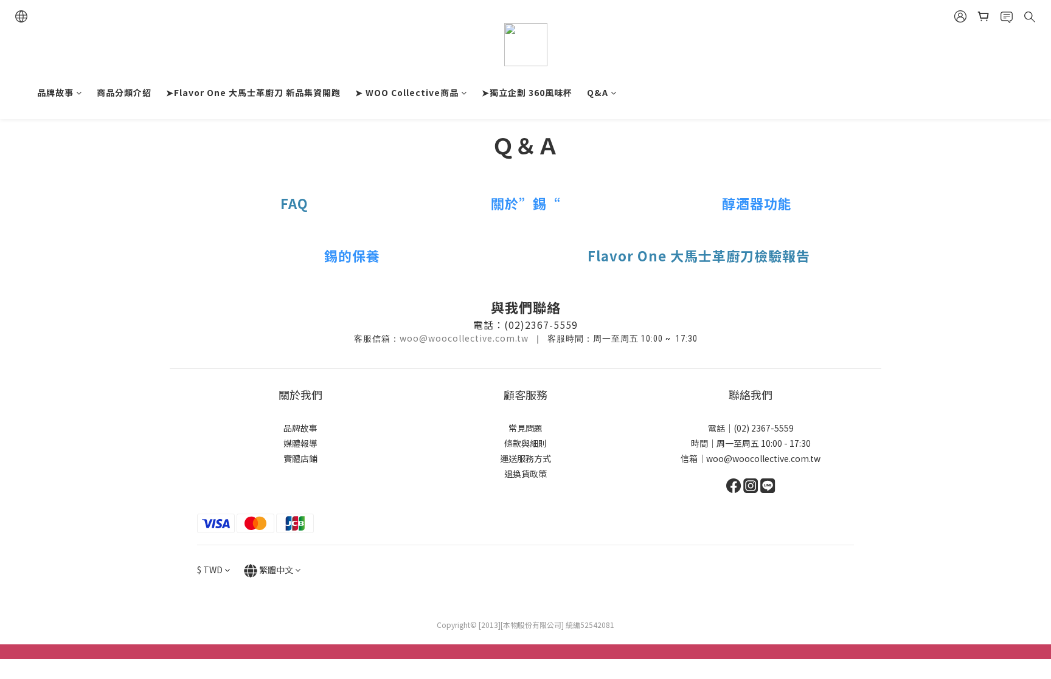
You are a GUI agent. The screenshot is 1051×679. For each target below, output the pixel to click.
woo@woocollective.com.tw (464, 338)
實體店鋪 (300, 458)
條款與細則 (525, 443)
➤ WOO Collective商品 (407, 92)
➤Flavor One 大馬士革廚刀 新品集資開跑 (253, 92)
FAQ (294, 203)
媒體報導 (300, 443)
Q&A (597, 92)
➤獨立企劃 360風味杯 (527, 92)
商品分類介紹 (124, 92)
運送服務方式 (525, 458)
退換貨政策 (525, 473)
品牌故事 (55, 92)
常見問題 (525, 428)
